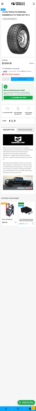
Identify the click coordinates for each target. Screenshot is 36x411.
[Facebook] (10, 121)
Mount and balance (7, 219)
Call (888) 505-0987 (19, 97)
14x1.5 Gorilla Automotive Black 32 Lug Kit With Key (26, 220)
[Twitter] (12, 121)
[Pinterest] (15, 121)
